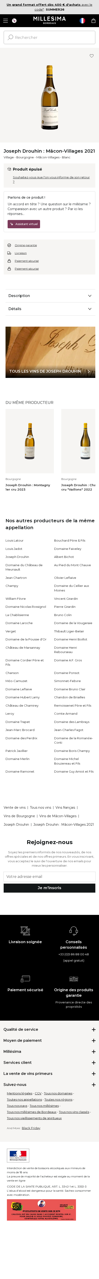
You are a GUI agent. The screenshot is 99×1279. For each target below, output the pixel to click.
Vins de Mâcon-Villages (57, 816)
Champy (12, 586)
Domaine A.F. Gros (68, 660)
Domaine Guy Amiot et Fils (73, 771)
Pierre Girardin (65, 606)
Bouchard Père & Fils (69, 540)
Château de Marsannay (23, 647)
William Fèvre (16, 598)
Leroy (10, 713)
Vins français (65, 807)
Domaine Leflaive (19, 689)
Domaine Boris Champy (72, 751)
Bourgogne (25, 157)
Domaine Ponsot (66, 673)
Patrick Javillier (17, 751)
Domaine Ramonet (20, 771)
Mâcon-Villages (47, 157)
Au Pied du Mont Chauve (72, 565)
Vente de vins (15, 807)
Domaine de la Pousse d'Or (26, 639)
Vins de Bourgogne (19, 816)
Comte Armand (65, 713)
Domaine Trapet (18, 722)
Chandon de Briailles (69, 697)
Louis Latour (14, 540)
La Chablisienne (17, 615)
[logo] (49, 20)
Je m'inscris (49, 888)
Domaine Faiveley (67, 549)
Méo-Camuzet (16, 681)
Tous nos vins (40, 807)
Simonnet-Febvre (67, 681)
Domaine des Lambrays (71, 722)
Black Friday (31, 1128)
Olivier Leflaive (65, 578)
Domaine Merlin (17, 759)
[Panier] (93, 20)
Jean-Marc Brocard (20, 730)
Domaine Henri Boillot (70, 639)
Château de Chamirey (22, 705)
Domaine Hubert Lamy (23, 697)
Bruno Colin (63, 615)
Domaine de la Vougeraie (73, 623)
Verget (11, 631)
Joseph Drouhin (17, 557)
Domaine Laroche (19, 623)
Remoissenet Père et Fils (72, 705)
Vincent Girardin (66, 598)
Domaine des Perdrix (21, 738)
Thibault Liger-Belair (69, 631)
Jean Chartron (16, 578)
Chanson (12, 673)
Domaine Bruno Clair (69, 689)
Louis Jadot (14, 549)
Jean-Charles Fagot (68, 730)
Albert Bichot (64, 557)
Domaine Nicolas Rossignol (26, 606)
